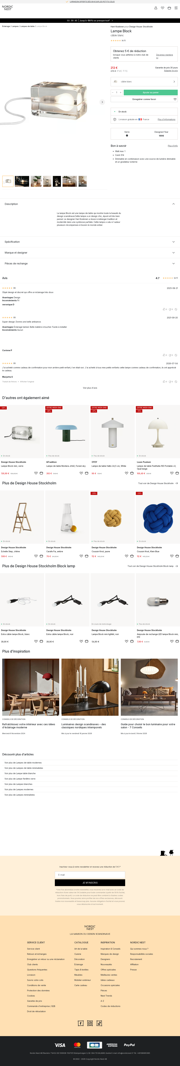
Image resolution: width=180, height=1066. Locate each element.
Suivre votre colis (35, 980)
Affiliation (134, 964)
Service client (33, 949)
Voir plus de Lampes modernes (18, 789)
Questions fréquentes (37, 970)
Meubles (78, 975)
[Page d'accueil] (7, 8)
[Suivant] (102, 102)
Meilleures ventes (109, 975)
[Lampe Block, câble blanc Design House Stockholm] (53, 101)
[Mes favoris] (162, 8)
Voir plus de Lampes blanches (18, 784)
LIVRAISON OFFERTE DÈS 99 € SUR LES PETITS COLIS (92, 2)
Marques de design (110, 954)
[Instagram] (90, 1023)
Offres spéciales (108, 970)
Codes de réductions (110, 1006)
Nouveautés (106, 964)
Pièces (104, 990)
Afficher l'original (27, 382)
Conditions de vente (36, 985)
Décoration (79, 959)
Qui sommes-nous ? (139, 949)
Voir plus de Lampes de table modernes (23, 762)
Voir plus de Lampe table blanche (20, 773)
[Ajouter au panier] (41, 473)
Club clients (32, 964)
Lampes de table (27, 26)
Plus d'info (173, 146)
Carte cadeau (80, 985)
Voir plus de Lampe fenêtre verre (19, 779)
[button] (118, 40)
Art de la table (80, 949)
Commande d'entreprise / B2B (41, 1006)
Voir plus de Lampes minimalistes (19, 795)
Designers (105, 959)
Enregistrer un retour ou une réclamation (46, 959)
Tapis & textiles (81, 970)
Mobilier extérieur (82, 980)
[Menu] (176, 8)
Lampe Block (41, 26)
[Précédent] (5, 102)
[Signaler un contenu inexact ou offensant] (176, 309)
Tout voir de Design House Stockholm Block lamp (151, 566)
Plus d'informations (166, 119)
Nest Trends (106, 996)
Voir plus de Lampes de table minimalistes (23, 768)
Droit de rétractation (36, 1011)
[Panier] (169, 8)
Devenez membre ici (164, 56)
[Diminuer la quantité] (113, 92)
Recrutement (136, 959)
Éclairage (6, 26)
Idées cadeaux (108, 980)
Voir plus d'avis (90, 388)
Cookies (31, 996)
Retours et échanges (37, 954)
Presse (133, 970)
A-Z (102, 1001)
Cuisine (77, 954)
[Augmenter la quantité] (121, 92)
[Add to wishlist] (36, 473)
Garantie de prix (34, 1001)
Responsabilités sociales (141, 954)
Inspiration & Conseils (110, 949)
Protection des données (38, 990)
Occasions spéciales (110, 985)
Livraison (31, 975)
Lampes (15, 26)
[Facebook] (80, 1023)
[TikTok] (99, 1023)
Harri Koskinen (117, 26)
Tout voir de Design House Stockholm (156, 483)
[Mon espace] (155, 8)
